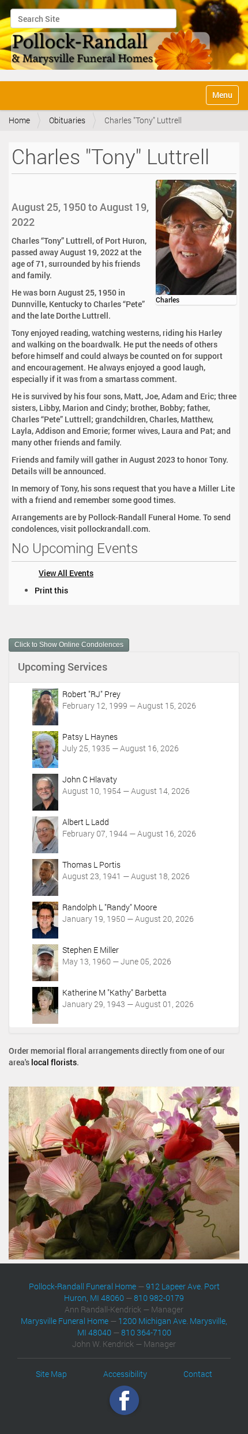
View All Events (66, 572)
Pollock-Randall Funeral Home (82, 1286)
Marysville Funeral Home (64, 1320)
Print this (51, 590)
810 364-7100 (146, 1332)
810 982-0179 (159, 1297)
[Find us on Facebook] (124, 1399)
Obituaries (67, 120)
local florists (54, 1062)
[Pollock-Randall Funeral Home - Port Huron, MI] (112, 39)
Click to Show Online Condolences (68, 645)
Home (19, 120)
